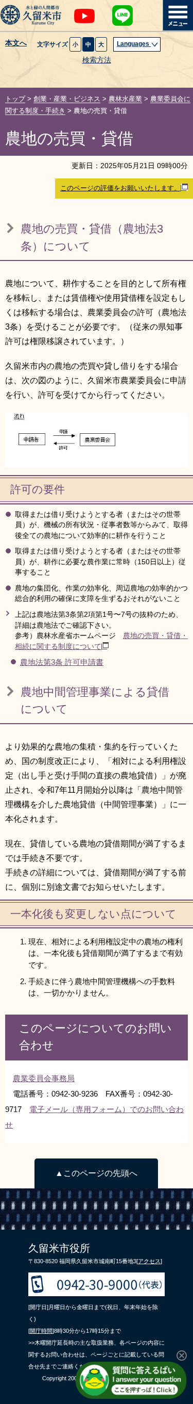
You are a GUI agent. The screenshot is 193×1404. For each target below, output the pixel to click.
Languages (134, 43)
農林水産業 (125, 99)
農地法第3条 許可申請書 (61, 662)
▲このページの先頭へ (96, 1173)
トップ (15, 99)
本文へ (16, 43)
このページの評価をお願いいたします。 (120, 188)
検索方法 (96, 60)
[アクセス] (149, 1261)
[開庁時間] (41, 1331)
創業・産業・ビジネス (66, 99)
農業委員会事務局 (44, 1078)
